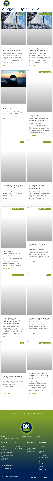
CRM (15, 442)
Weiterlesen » (7, 65)
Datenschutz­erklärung (35, 477)
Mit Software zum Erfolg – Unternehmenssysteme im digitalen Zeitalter (37, 186)
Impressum (47, 477)
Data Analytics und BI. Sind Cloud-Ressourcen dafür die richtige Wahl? (11, 253)
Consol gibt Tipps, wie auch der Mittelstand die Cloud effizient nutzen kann (39, 319)
